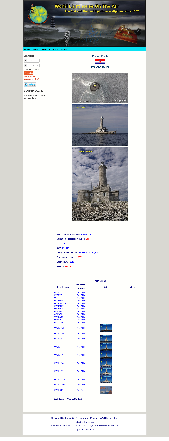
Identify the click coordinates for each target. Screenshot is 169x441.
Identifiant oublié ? (30, 77)
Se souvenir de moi (33, 69)
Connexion (28, 73)
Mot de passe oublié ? (31, 79)
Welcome (27, 49)
